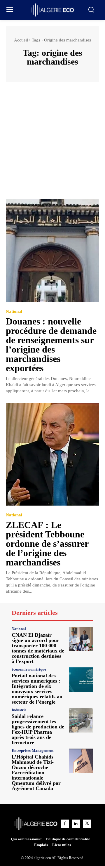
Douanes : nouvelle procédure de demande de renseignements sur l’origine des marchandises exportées (51, 344)
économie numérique (29, 669)
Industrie (19, 710)
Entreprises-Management (32, 750)
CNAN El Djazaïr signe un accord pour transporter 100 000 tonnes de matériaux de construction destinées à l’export (38, 648)
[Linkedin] (76, 824)
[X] (87, 824)
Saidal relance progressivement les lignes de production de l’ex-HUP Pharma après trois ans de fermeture (38, 729)
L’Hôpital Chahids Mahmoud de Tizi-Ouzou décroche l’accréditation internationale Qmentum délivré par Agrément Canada (36, 772)
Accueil (21, 40)
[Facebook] (65, 824)
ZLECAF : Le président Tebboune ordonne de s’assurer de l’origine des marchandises (47, 544)
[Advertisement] (52, 143)
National (14, 311)
